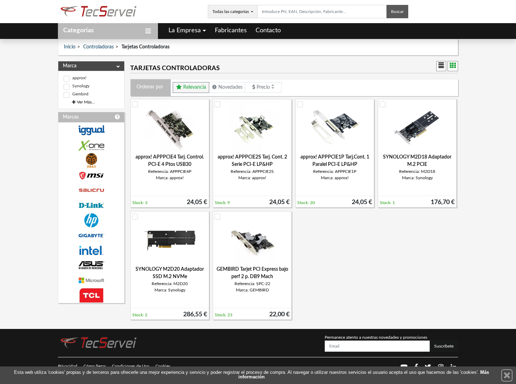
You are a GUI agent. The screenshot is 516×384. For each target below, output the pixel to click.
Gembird (80, 94)
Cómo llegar (95, 366)
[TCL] (91, 295)
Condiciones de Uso (130, 366)
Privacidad (67, 366)
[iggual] (91, 130)
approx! (79, 78)
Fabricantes (231, 30)
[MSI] (91, 175)
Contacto (268, 30)
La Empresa (184, 30)
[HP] (91, 220)
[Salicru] (91, 190)
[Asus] (91, 265)
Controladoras (98, 47)
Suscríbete (444, 346)
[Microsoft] (91, 280)
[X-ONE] (91, 145)
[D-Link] (91, 205)
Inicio (69, 47)
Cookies (163, 366)
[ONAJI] (91, 160)
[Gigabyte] (91, 235)
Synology (81, 86)
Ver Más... (85, 102)
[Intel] (91, 250)
